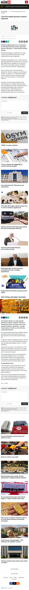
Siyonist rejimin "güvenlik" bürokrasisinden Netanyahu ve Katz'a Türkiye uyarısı (15, 6)
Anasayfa (5, 11)
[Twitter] (4, 41)
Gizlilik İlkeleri (21, 577)
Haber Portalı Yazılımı (7, 588)
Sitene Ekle (14, 579)
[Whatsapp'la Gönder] (8, 41)
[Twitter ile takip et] (14, 583)
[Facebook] (2, 41)
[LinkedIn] (6, 41)
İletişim (15, 577)
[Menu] (26, 2)
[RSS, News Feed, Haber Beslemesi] (18, 583)
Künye (10, 577)
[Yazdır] (20, 41)
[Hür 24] (6, 2)
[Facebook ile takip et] (11, 583)
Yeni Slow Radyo (14, 569)
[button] (22, 41)
